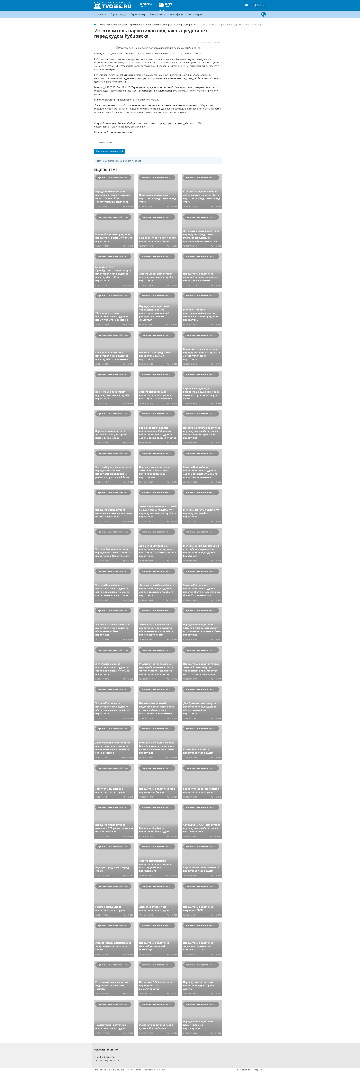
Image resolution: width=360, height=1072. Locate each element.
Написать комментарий (109, 151)
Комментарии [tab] (104, 142)
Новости (101, 14)
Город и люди (118, 14)
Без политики (157, 14)
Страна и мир (138, 14)
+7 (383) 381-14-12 (109, 1060)
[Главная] (95, 24)
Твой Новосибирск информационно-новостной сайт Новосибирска (123, 1069)
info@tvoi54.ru (109, 1057)
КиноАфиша (176, 14)
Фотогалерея (194, 14)
